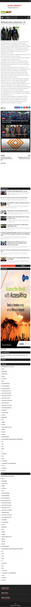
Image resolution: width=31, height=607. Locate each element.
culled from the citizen (6, 398)
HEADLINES (3, 422)
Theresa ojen (4, 468)
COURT (3, 381)
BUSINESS (3, 376)
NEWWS (3, 448)
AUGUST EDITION (4, 373)
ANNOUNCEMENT (4, 371)
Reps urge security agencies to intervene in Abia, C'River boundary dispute (14, 197)
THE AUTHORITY (4, 461)
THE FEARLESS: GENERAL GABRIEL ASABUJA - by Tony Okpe (17, 191)
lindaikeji (3, 429)
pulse (3, 456)
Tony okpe (3, 470)
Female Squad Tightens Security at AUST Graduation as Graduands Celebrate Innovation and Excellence (14, 135)
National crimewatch (5, 436)
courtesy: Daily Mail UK (6, 383)
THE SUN (3, 465)
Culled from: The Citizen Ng (7, 405)
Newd (3, 444)
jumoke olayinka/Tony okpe (6, 427)
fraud (3, 419)
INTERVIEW (3, 424)
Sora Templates (17, 605)
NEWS (26, 24)
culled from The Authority (6, 395)
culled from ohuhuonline (6, 393)
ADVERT (3, 369)
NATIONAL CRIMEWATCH (14, 6)
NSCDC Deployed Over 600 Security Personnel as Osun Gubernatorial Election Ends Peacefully (15, 121)
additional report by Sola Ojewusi (8, 366)
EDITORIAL (3, 415)
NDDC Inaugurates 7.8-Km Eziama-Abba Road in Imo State (17, 210)
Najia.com (3, 434)
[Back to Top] (15, 603)
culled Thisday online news (6, 407)
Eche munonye (4, 410)
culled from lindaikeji (5, 386)
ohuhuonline (4, 453)
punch (3, 458)
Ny (2, 451)
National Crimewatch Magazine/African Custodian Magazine (12, 439)
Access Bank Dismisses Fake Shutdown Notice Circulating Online (14, 149)
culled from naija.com (6, 388)
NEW (2, 441)
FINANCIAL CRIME (4, 417)
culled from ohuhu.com (6, 390)
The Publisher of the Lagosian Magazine (9, 463)
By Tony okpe (4, 378)
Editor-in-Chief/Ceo (5, 412)
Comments (23, 265)
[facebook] (29, 1)
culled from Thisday (5, 403)
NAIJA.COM (3, 431)
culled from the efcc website (7, 400)
